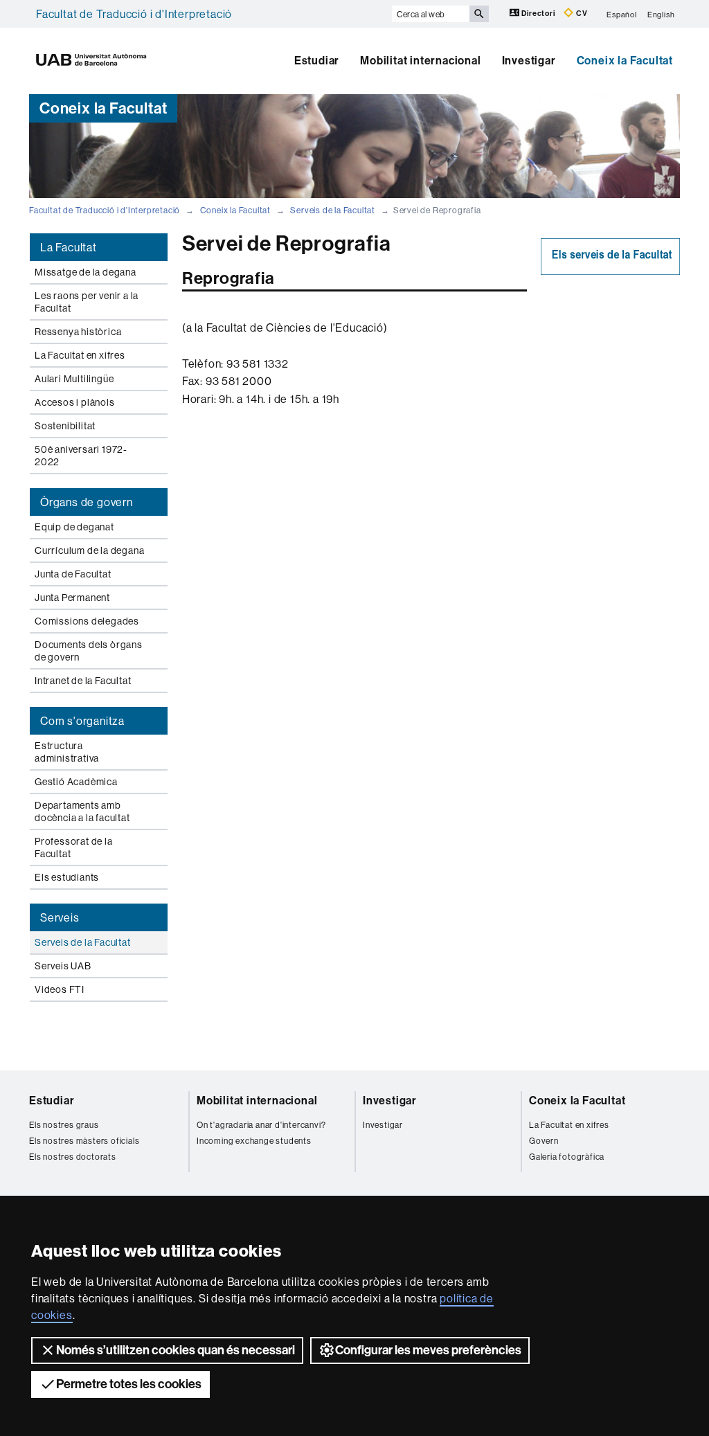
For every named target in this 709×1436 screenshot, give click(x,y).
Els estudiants (67, 877)
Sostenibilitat (65, 426)
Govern (544, 1141)
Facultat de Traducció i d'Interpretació (134, 14)
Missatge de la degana (85, 272)
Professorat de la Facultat (74, 847)
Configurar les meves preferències (428, 1350)
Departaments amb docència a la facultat (82, 811)
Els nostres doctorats (72, 1156)
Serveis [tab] (60, 917)
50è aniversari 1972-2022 (81, 455)
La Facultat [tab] (68, 247)
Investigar (529, 60)
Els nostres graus (64, 1125)
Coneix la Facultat (625, 60)
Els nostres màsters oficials (84, 1141)
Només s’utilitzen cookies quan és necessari (175, 1350)
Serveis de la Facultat (332, 210)
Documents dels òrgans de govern (89, 650)
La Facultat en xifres (80, 355)
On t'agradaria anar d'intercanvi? (261, 1125)
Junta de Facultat (73, 574)
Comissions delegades (87, 621)
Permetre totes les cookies (128, 1384)
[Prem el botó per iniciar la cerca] (479, 14)
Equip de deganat (74, 527)
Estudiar (316, 60)
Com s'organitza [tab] (82, 721)
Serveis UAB (63, 966)
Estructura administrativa (67, 751)
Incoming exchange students (254, 1141)
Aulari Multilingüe (74, 379)
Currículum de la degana (89, 550)
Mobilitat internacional (420, 60)
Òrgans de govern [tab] (86, 502)
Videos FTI (59, 989)
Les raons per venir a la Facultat (86, 301)
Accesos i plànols (75, 402)
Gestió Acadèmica (76, 781)
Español (622, 14)
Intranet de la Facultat (83, 680)
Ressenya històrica (78, 331)
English (661, 14)
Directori (538, 13)
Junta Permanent (72, 597)
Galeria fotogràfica (566, 1156)
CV (580, 13)
